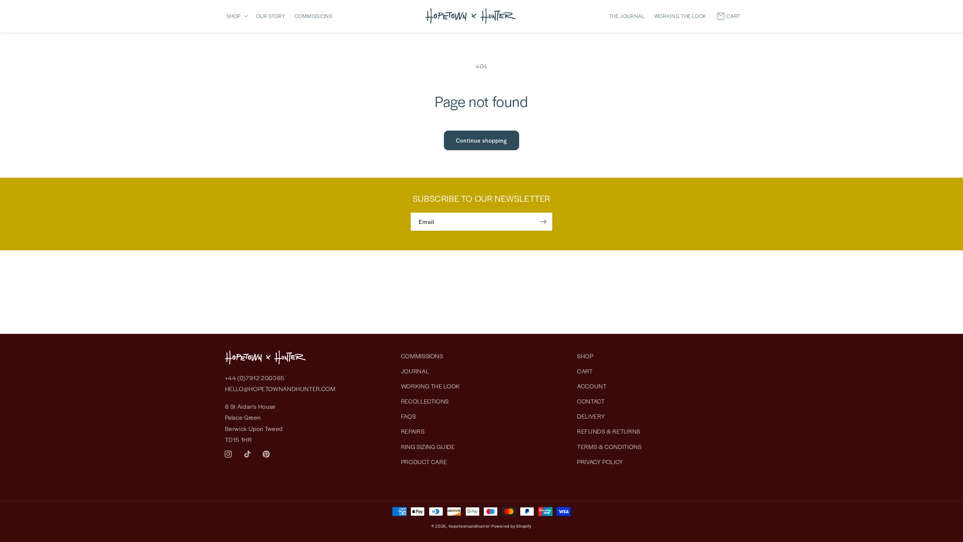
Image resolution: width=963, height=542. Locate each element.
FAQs (408, 416)
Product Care (424, 461)
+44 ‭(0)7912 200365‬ (254, 377)
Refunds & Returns (608, 431)
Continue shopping (481, 140)
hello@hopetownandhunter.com (280, 388)
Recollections (425, 401)
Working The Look (430, 386)
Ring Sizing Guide (428, 446)
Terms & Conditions (609, 446)
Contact (591, 401)
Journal (415, 371)
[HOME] (470, 16)
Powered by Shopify (511, 526)
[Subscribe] (543, 221)
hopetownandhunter (470, 526)
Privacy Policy (600, 461)
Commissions (422, 356)
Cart (585, 371)
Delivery (591, 416)
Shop (585, 356)
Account (591, 386)
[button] (238, 16)
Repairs (412, 431)
